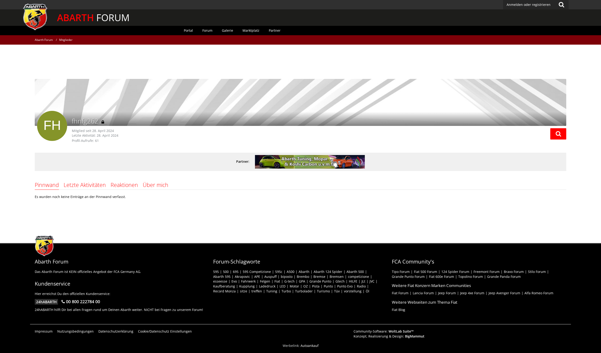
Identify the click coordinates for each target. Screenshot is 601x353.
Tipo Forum (401, 271)
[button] (558, 134)
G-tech (289, 281)
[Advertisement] (300, 62)
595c (278, 271)
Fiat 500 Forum (425, 271)
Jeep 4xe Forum (472, 293)
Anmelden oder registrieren (529, 4)
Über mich (155, 185)
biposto (287, 276)
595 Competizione (257, 271)
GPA (302, 281)
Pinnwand (47, 185)
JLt (363, 281)
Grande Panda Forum (504, 276)
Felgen (265, 281)
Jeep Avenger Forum (504, 293)
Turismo (323, 291)
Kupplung (247, 286)
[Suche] (561, 4)
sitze (243, 291)
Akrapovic (242, 276)
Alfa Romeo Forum (538, 293)
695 (236, 271)
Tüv (337, 291)
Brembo (303, 276)
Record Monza (224, 291)
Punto (328, 286)
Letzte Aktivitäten (85, 185)
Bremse (319, 276)
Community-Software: (384, 331)
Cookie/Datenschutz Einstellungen (165, 331)
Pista (316, 286)
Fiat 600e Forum (441, 276)
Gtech (340, 281)
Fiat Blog (398, 309)
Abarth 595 (222, 276)
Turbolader (304, 291)
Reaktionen (124, 185)
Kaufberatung (224, 286)
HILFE (353, 281)
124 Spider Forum (455, 271)
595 (216, 271)
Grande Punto (320, 281)
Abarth (304, 271)
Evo (234, 281)
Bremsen (337, 276)
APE (257, 276)
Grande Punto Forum (408, 276)
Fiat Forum (400, 293)
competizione (358, 276)
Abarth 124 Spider (328, 271)
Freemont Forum (487, 271)
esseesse (220, 281)
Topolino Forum (470, 276)
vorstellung (353, 291)
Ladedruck (267, 286)
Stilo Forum (537, 271)
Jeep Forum (447, 293)
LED (282, 286)
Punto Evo (345, 286)
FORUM (93, 17)
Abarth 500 (355, 271)
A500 (290, 271)
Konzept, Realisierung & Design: (389, 336)
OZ (305, 286)
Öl (367, 291)
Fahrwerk (248, 281)
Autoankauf (309, 345)
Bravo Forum (514, 271)
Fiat (277, 281)
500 (226, 271)
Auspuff (270, 276)
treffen (256, 291)
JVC (372, 281)
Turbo (286, 291)
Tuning (271, 291)
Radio (361, 286)
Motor (294, 286)
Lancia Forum (423, 293)
